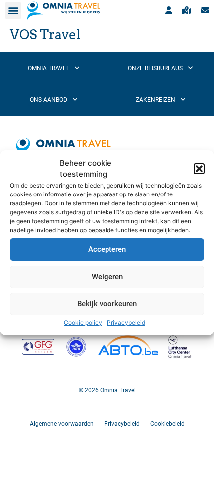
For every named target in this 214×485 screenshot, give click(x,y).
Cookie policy (83, 322)
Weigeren (107, 276)
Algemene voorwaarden (62, 423)
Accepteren (107, 249)
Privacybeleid (126, 322)
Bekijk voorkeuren (107, 303)
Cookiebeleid (167, 423)
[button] (199, 169)
